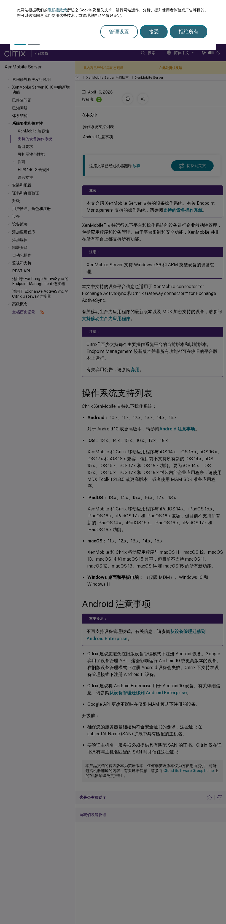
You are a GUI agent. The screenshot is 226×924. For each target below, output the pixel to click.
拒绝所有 (188, 31)
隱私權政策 (57, 10)
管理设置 (119, 31)
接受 (154, 31)
